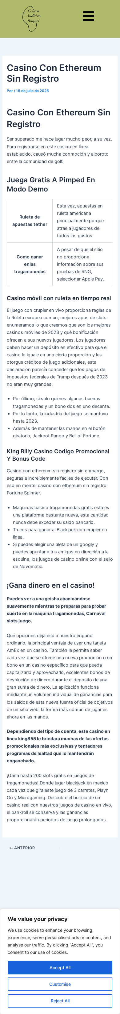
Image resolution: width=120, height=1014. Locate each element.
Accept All (60, 967)
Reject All (60, 1000)
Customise (60, 984)
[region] (60, 961)
